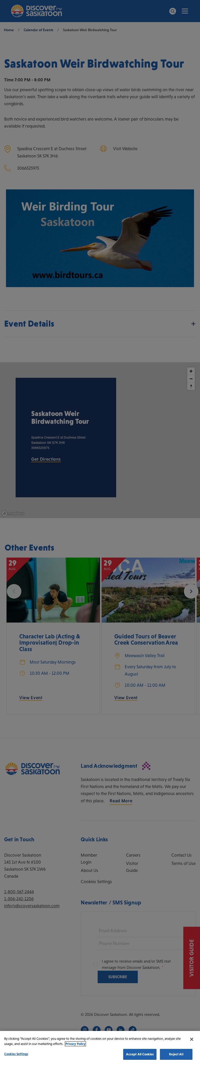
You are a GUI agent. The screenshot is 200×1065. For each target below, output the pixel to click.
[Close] (191, 1039)
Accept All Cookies (140, 1054)
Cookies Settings (16, 1054)
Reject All (176, 1054)
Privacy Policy (75, 1044)
